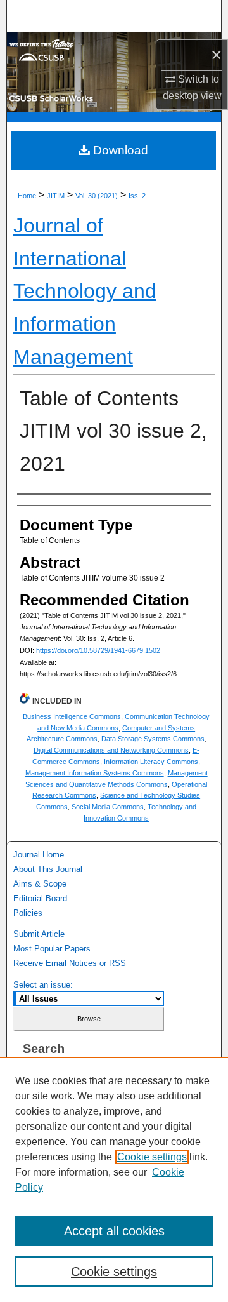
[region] (114, 1179)
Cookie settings (152, 1156)
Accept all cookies (114, 1231)
